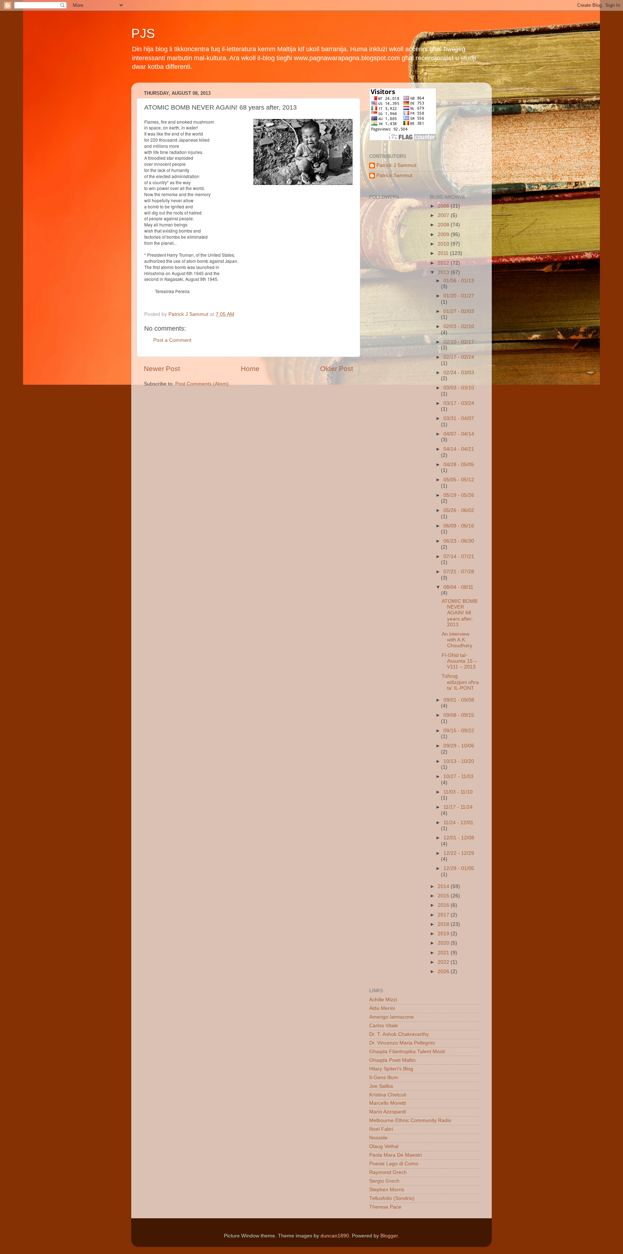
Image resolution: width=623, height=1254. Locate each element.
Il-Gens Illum (383, 1077)
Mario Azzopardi (387, 1111)
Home (250, 368)
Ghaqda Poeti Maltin (392, 1060)
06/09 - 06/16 (458, 526)
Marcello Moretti (387, 1103)
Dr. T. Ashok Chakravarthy (399, 1034)
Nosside (378, 1137)
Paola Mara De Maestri (395, 1155)
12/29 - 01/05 (458, 868)
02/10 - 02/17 (458, 342)
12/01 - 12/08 (458, 837)
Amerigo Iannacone (391, 1017)
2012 (444, 263)
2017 (444, 915)
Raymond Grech (388, 1172)
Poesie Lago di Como (393, 1163)
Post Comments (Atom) (202, 384)
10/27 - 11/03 (458, 776)
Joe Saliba (381, 1086)
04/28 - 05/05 (458, 464)
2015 (444, 895)
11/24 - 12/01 (458, 822)
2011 (444, 253)
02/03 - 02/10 (458, 326)
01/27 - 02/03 (458, 311)
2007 (444, 215)
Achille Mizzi (383, 999)
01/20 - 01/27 (458, 296)
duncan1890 (335, 1235)
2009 (444, 234)
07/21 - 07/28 (458, 571)
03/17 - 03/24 (458, 403)
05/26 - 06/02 (458, 510)
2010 (444, 244)
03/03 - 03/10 (458, 387)
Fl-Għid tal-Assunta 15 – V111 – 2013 (459, 661)
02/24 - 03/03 (458, 372)
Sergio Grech (384, 1181)
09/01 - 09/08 (458, 700)
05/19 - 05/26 (458, 495)
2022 (444, 962)
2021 (444, 952)
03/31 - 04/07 (458, 418)
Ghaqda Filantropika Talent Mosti (407, 1051)
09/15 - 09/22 (458, 730)
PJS (143, 33)
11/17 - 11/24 (458, 807)
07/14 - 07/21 (458, 556)
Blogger (389, 1235)
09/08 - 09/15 (458, 715)
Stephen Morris (386, 1189)
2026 (444, 971)
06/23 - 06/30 (458, 541)
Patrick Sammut (394, 175)
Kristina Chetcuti (387, 1095)
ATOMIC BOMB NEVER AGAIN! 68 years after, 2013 (459, 613)
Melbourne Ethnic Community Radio (410, 1120)
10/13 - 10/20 (458, 761)
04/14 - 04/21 (458, 449)
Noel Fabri (381, 1129)
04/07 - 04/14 (458, 434)
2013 (444, 272)
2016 (444, 905)
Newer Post (162, 368)
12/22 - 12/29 (458, 853)
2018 (444, 924)
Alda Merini (382, 1008)
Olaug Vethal (383, 1146)
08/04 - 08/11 (458, 587)
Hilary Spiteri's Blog (391, 1069)
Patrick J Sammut (396, 165)
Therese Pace (385, 1207)
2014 (444, 886)
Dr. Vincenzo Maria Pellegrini (402, 1043)
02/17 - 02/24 (458, 357)
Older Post (336, 368)
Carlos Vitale (383, 1025)
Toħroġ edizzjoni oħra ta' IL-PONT (460, 682)
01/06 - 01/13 (458, 280)
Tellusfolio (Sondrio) (392, 1198)
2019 (444, 933)
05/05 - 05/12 (458, 479)
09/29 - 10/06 (458, 746)
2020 (444, 943)
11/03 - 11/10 (458, 792)
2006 (444, 206)
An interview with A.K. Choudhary (457, 639)
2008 (444, 225)
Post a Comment (172, 340)
